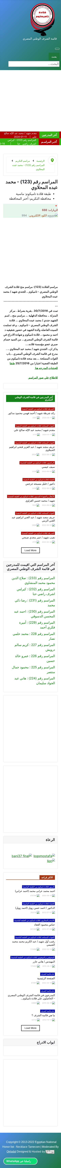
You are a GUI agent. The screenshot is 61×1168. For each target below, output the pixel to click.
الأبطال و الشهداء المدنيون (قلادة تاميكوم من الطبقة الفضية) (31, 496)
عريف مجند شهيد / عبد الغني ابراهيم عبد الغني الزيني (33, 519)
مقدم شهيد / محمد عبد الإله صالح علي (34, 430)
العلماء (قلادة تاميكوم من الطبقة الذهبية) (38, 479)
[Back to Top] (4, 1163)
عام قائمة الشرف (47, 974)
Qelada (11, 1151)
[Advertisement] (30, 100)
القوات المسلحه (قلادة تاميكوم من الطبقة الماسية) (34, 443)
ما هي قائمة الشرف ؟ (43, 1015)
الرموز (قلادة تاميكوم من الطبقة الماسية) (38, 887)
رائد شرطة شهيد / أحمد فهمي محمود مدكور (31, 413)
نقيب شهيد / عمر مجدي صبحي (38, 537)
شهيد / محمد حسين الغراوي (40, 500)
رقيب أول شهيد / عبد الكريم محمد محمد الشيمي (33, 943)
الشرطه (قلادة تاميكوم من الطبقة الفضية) (38, 533)
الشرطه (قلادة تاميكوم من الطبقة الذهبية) (38, 409)
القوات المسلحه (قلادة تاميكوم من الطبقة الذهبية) (35, 426)
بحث (54, 56)
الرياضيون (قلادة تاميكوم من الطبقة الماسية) (37, 462)
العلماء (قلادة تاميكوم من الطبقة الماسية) (38, 903)
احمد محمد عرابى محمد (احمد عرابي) (35, 891)
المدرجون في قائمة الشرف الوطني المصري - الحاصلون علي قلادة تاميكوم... (31, 997)
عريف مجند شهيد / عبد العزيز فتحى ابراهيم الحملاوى (32, 448)
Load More (30, 550)
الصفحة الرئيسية (46, 978)
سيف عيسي (48, 466)
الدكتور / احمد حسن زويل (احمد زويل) (35, 907)
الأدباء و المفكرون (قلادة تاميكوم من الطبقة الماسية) (34, 920)
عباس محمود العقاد (44, 924)
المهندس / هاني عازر (44, 961)
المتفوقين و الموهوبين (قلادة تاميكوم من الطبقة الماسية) (32, 957)
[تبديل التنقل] (57, 49)
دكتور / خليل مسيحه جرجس (40, 483)
